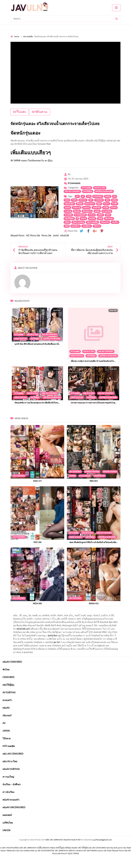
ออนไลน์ (92, 218)
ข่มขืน (114, 200)
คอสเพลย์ (7, 815)
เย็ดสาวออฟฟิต (92, 222)
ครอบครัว (7, 700)
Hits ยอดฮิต (28, 36)
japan (107, 196)
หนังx (108, 215)
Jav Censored (19, 476)
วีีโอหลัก (21, 112)
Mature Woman (110, 471)
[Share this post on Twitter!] (81, 231)
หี (77, 218)
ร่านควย (68, 211)
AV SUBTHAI (9, 693)
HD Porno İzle (33, 236)
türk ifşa (110, 848)
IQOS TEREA (73, 853)
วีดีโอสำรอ (41, 112)
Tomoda (99, 200)
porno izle (22, 613)
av (83, 196)
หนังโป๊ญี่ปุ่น (87, 191)
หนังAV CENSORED (12, 662)
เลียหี (67, 226)
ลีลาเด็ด (77, 211)
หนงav (3, 851)
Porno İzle (46, 236)
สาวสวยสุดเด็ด (80, 215)
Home (16, 36)
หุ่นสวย (83, 218)
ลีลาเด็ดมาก (87, 211)
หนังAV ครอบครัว (75, 537)
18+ (77, 196)
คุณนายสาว (89, 204)
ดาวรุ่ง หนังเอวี (84, 476)
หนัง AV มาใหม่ (99, 188)
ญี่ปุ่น (99, 204)
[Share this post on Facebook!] (88, 231)
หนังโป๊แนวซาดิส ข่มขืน (104, 191)
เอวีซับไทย (8, 823)
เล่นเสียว (115, 222)
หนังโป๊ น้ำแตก (99, 476)
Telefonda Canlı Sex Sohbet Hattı (20, 851)
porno (13, 613)
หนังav (100, 215)
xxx (107, 200)
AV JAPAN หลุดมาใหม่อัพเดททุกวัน (27, 161)
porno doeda (33, 613)
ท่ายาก (106, 204)
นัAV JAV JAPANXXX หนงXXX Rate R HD (63, 840)
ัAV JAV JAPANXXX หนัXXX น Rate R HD (69, 851)
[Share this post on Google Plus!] (95, 231)
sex (90, 200)
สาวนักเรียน (8, 792)
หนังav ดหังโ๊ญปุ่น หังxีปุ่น (60, 848)
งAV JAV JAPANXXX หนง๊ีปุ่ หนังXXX (34, 848)
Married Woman (92, 471)
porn (74, 200)
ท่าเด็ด (114, 204)
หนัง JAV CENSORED (72, 191)
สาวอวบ (92, 215)
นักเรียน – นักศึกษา (12, 784)
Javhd (56, 236)
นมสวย (67, 207)
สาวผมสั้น (68, 215)
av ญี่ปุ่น (49, 161)
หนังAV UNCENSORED (14, 807)
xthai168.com (23, 629)
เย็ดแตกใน (105, 222)
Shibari (72, 476)
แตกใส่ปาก (76, 226)
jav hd (57, 642)
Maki (67, 200)
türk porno (118, 848)
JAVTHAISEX (92, 851)
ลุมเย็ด (97, 211)
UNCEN (6, 830)
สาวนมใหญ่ (107, 211)
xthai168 (64, 236)
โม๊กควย (97, 226)
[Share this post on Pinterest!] (101, 231)
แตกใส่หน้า (87, 226)
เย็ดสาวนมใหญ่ (78, 222)
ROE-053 (83, 200)
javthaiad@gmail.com (103, 840)
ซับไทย (6, 670)
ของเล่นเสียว (69, 204)
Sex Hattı (127, 848)
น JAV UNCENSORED (9, 848)
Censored (9, 677)
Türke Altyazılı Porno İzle (117, 851)
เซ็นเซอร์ (7, 715)
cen (88, 196)
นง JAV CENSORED (43, 851)
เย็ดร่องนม (109, 218)
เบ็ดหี (100, 218)
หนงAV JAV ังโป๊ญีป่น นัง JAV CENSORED (88, 848)
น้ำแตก (113, 207)
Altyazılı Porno (17, 236)
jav (114, 196)
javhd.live (52, 636)
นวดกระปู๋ (76, 207)
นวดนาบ (86, 207)
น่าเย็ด (105, 207)
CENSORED (97, 196)
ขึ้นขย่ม (79, 204)
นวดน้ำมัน (96, 207)
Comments (74, 183)
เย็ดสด (67, 222)
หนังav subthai (20, 339)
